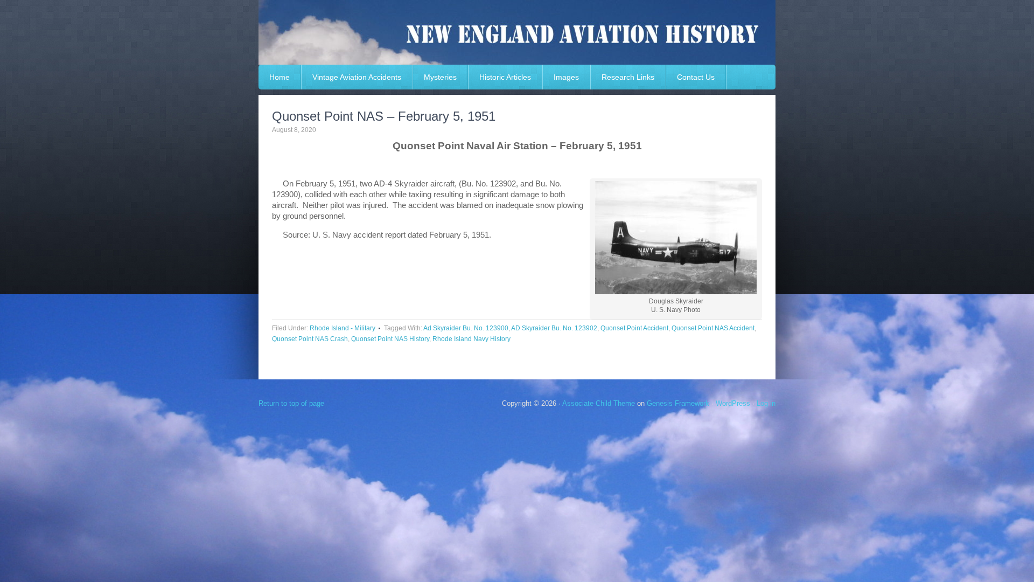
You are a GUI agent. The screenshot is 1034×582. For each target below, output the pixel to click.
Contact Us (696, 77)
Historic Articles (505, 77)
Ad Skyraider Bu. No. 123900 (465, 328)
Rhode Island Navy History (471, 339)
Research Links (628, 77)
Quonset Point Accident (634, 328)
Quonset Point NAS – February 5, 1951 (383, 116)
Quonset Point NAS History (390, 339)
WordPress (733, 403)
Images (566, 77)
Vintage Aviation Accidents (356, 77)
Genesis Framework (678, 403)
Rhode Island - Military (342, 328)
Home (279, 77)
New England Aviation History (517, 32)
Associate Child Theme (598, 403)
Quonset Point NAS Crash (310, 339)
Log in (766, 403)
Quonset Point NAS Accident (713, 328)
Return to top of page (291, 403)
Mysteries (440, 77)
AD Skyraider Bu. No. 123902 (554, 328)
